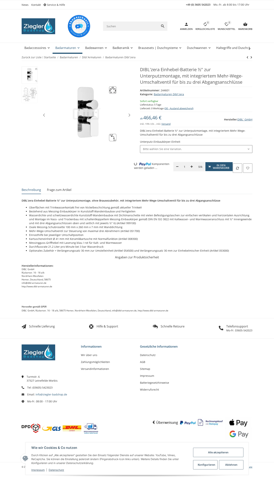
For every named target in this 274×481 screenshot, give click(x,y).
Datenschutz (56, 469)
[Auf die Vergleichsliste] (237, 168)
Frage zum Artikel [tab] (59, 190)
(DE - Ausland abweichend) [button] (178, 108)
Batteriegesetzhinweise (154, 382)
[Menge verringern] (177, 166)
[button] (56, 5)
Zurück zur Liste (32, 57)
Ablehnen (231, 464)
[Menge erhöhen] (192, 166)
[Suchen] (162, 26)
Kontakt (36, 5)
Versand (166, 124)
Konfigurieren (206, 464)
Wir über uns (89, 355)
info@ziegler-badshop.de (51, 394)
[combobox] (196, 149)
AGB (142, 362)
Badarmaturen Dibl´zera (169, 94)
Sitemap (145, 369)
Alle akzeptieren (218, 452)
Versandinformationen (95, 369)
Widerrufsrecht (149, 389)
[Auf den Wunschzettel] (247, 168)
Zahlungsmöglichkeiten (95, 362)
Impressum (38, 469)
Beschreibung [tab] (31, 190)
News (25, 5)
